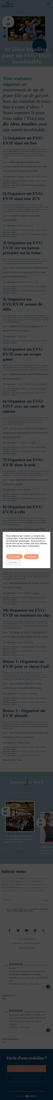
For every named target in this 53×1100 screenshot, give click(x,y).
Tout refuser (31, 556)
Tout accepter (14, 556)
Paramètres (13, 562)
